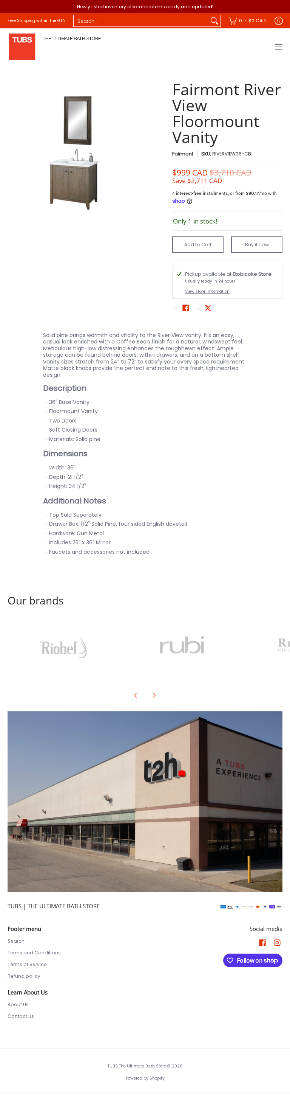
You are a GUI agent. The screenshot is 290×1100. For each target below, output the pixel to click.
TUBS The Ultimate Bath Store (137, 1066)
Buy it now (257, 244)
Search (16, 941)
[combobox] (141, 20)
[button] (185, 307)
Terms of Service (27, 964)
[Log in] (278, 20)
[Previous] (136, 695)
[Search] (214, 20)
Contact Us (21, 1016)
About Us (18, 1004)
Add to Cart (197, 244)
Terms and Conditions (34, 952)
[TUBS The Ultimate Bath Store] (55, 47)
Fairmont (182, 154)
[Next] (154, 695)
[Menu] (278, 47)
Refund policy (24, 976)
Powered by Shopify (145, 1078)
